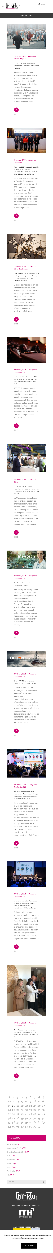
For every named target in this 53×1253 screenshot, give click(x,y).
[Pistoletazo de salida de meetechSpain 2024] (26, 560)
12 (18, 1101)
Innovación (11, 1160)
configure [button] (15, 1238)
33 (30, 1110)
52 (34, 1118)
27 (43, 1105)
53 (39, 1118)
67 (22, 1126)
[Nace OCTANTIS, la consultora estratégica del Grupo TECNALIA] (26, 659)
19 (9, 1105)
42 (30, 1114)
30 (17, 1110)
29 (13, 1110)
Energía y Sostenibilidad (15, 1152)
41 (26, 1114)
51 (30, 1118)
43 (34, 1114)
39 (17, 1114)
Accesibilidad (12, 1144)
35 (39, 1110)
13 (22, 1101)
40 (22, 1114)
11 (14, 1101)
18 (43, 1101)
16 (35, 1101)
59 (26, 1122)
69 (30, 1126)
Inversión (10, 1163)
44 (39, 1114)
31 (22, 1110)
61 (35, 1122)
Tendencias (18, 59)
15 (30, 1101)
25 (34, 1105)
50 (26, 1118)
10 (9, 1101)
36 (43, 1110)
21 (18, 1105)
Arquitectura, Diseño (14, 1148)
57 (18, 1122)
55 (9, 1122)
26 (39, 1105)
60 (30, 1122)
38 (13, 1114)
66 (17, 1126)
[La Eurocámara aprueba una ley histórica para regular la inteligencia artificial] (26, 36)
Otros (16, 269)
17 (39, 1101)
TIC (24, 59)
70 (34, 1126)
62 (39, 1122)
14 (26, 1101)
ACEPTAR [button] (29, 1245)
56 (13, 1122)
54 (43, 1118)
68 (26, 1126)
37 (9, 1114)
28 (9, 1110)
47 (13, 1118)
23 (26, 1105)
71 (39, 1126)
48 (17, 1118)
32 (26, 1110)
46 (9, 1118)
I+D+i (9, 1156)
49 (22, 1118)
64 (9, 1126)
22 (22, 1105)
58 (22, 1122)
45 (43, 1114)
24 (30, 1105)
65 (13, 1126)
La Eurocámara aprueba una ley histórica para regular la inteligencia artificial (26, 65)
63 (43, 1122)
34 (34, 1110)
